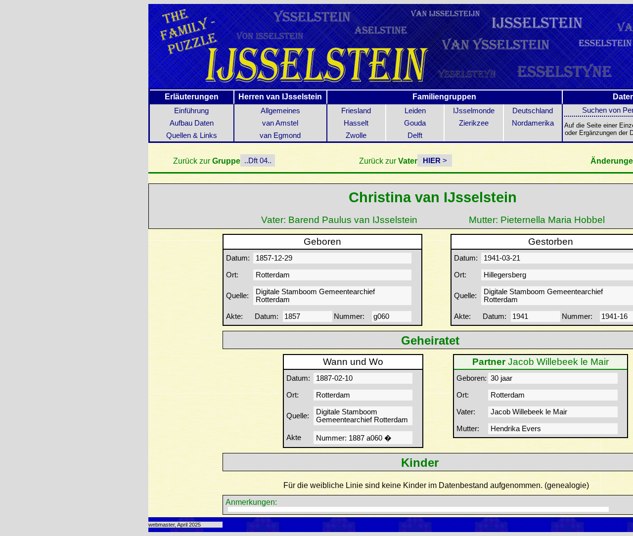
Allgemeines (280, 111)
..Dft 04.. (257, 161)
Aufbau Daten (192, 123)
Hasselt (356, 123)
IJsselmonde (474, 111)
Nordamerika (533, 123)
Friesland (356, 111)
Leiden (415, 111)
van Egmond (280, 135)
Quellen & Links (191, 135)
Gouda (415, 123)
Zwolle (356, 135)
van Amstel (280, 123)
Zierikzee (474, 123)
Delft (414, 135)
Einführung (191, 111)
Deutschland (532, 111)
